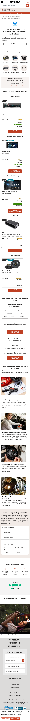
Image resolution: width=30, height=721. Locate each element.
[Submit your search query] (27, 5)
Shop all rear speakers (15, 290)
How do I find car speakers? (10, 541)
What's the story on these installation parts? (14, 552)
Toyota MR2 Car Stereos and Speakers (12, 16)
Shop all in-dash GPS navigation (15, 211)
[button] (28, 620)
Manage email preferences (15, 695)
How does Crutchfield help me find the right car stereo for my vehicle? (15, 537)
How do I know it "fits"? (9, 527)
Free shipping (15, 13)
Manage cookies (15, 687)
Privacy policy (15, 681)
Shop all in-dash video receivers (15, 171)
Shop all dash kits (15, 251)
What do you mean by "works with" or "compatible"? (13, 532)
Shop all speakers (15, 332)
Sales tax (5, 699)
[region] (15, 621)
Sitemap (24, 699)
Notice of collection (15, 692)
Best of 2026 (10, 140)
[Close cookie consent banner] (28, 711)
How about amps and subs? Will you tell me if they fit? (16, 548)
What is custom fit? (8, 544)
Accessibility (18, 699)
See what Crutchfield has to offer (14, 86)
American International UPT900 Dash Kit (15, 348)
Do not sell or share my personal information (15, 690)
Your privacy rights (15, 684)
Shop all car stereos (15, 131)
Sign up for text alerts (13, 666)
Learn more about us (14, 601)
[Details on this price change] (21, 123)
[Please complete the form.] (23, 660)
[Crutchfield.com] (15, 2)
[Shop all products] (2, 2)
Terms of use (11, 699)
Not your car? (14, 47)
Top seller (4, 100)
